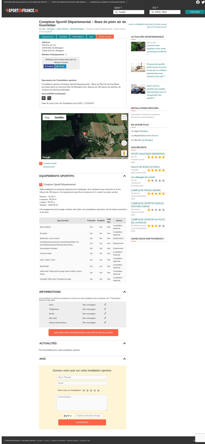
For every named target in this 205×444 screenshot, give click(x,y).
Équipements (47, 37)
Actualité (63, 37)
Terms (125, 158)
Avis (91, 37)
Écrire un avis (105, 37)
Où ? (155, 7)
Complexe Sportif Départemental (49, 165)
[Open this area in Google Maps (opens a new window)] (46, 157)
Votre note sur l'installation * (70, 390)
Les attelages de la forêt (143, 177)
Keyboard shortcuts (92, 158)
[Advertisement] (103, 59)
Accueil (42, 29)
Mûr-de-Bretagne (77, 29)
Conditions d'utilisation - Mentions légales (64, 440)
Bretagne (51, 29)
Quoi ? (118, 7)
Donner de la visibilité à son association (107, 2)
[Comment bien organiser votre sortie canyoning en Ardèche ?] (138, 46)
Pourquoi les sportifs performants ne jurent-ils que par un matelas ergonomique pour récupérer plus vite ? (157, 70)
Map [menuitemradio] (47, 117)
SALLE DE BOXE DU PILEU (145, 167)
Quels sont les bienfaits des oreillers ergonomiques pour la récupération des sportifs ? (156, 92)
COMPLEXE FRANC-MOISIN (146, 190)
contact (46, 440)
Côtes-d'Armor (62, 29)
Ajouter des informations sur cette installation (83, 332)
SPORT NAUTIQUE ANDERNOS (148, 154)
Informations (78, 37)
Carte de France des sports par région (68, 2)
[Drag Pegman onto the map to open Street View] (124, 153)
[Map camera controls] (124, 143)
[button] (84, 134)
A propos (40, 440)
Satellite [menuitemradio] (59, 117)
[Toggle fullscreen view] (124, 117)
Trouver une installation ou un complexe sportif (25, 2)
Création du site (84, 440)
